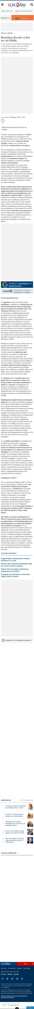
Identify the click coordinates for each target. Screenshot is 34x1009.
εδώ (17, 18)
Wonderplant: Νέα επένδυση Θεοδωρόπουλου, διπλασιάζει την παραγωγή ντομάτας (15, 823)
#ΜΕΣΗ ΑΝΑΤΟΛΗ (7, 11)
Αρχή (25, 964)
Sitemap (19, 968)
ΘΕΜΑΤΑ (10, 33)
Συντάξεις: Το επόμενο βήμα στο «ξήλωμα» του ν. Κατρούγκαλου (14, 815)
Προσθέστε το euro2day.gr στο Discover (18, 640)
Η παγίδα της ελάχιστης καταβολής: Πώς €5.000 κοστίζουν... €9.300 (15, 807)
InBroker (7, 987)
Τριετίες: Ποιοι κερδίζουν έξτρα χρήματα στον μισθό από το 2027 (14, 832)
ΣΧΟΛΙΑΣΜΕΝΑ (26, 800)
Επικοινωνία (11, 968)
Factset (16, 974)
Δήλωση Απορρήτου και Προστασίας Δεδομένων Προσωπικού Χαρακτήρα (14, 996)
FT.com (3, 974)
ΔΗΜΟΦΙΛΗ (6, 800)
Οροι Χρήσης (26, 968)
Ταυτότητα (4, 968)
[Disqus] (17, 881)
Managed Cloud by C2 (14, 1005)
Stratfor (9, 974)
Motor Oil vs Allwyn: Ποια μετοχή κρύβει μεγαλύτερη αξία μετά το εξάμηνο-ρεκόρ (14, 840)
